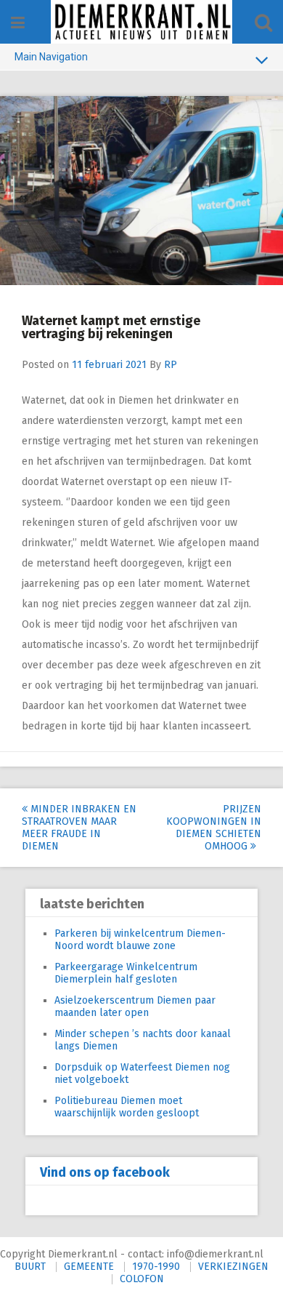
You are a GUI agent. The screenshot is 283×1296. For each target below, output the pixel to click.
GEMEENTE (89, 1266)
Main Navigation (51, 57)
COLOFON (142, 1279)
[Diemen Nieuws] (141, 22)
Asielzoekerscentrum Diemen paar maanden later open (135, 1006)
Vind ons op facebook (105, 1172)
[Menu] (18, 23)
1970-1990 (156, 1266)
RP (170, 365)
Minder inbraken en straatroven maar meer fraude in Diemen (79, 827)
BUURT (30, 1266)
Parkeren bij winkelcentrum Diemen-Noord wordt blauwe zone (140, 939)
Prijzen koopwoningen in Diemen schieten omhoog (213, 827)
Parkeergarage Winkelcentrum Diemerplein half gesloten (125, 973)
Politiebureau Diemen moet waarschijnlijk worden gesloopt (126, 1107)
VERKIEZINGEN (233, 1266)
